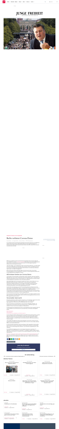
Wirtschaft (12, 1)
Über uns (28, 1)
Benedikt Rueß (24, 408)
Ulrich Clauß (5, 392)
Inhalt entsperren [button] (9, 312)
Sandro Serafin (28, 394)
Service (32, 1)
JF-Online (41, 394)
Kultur (24, 1)
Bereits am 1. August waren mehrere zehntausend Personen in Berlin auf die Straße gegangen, (22, 333)
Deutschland (9, 240)
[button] (45, 1)
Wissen (20, 1)
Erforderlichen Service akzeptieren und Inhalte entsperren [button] (16, 313)
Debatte (16, 1)
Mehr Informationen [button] (10, 311)
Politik (8, 1)
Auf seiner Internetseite (21, 261)
